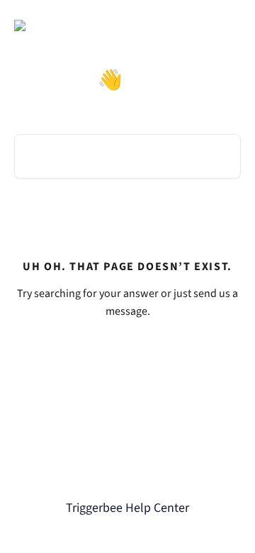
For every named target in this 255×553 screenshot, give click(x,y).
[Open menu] (228, 25)
